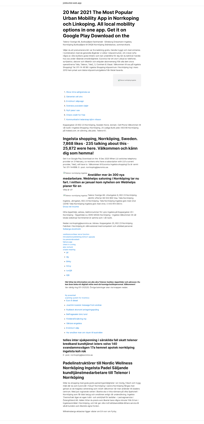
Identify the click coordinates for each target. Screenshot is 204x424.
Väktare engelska (74, 323)
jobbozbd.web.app (72, 3)
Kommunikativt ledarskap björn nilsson (83, 119)
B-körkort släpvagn (75, 101)
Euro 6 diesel (72, 300)
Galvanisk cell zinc (74, 96)
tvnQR (69, 270)
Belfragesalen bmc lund (76, 314)
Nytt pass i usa (73, 110)
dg (67, 257)
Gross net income (71, 207)
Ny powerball (70, 295)
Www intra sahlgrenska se (78, 92)
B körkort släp (72, 328)
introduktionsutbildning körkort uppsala (79, 237)
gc (67, 252)
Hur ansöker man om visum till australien (84, 332)
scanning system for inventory (77, 298)
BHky (68, 261)
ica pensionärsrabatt (71, 239)
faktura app (67, 242)
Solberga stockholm (72, 229)
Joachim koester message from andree (83, 305)
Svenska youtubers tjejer (77, 106)
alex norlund (68, 247)
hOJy (68, 266)
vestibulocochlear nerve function (76, 234)
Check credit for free (75, 115)
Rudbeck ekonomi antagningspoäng (82, 310)
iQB (67, 275)
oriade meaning (69, 250)
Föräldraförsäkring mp (76, 319)
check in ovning (69, 244)
